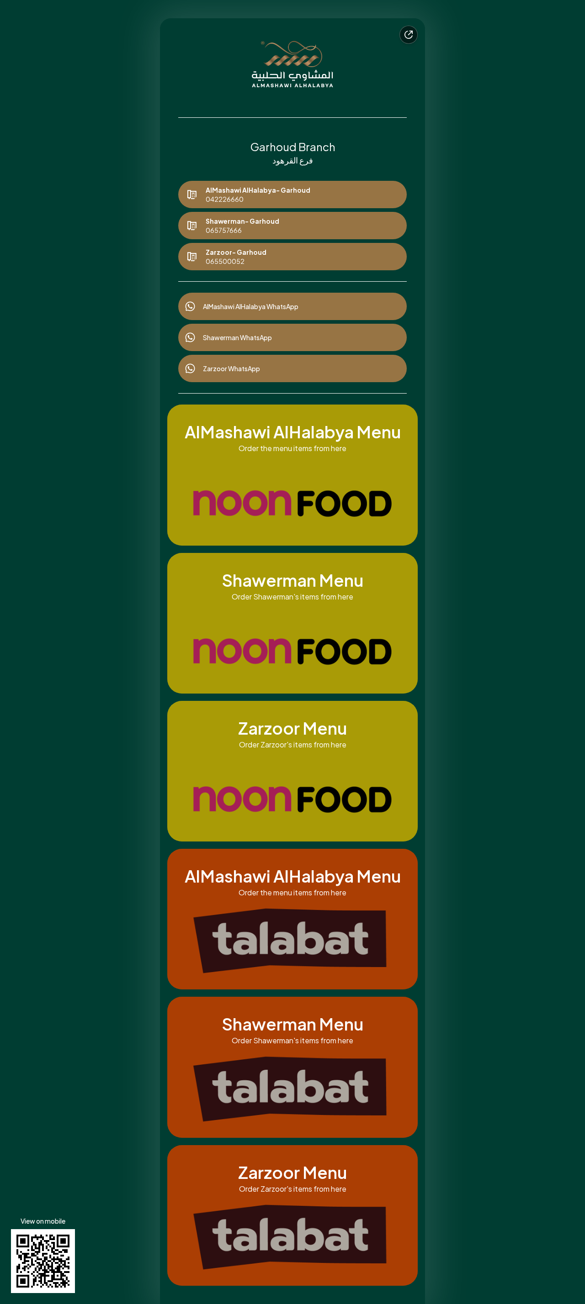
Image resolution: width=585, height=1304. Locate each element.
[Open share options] (408, 35)
